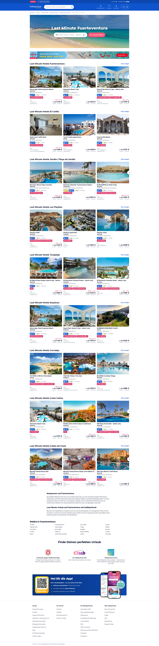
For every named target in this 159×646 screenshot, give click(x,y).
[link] (101, 7)
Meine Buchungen (37, 609)
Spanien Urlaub (54, 12)
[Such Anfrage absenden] (72, 7)
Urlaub (38, 12)
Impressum (83, 636)
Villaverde (57, 531)
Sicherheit (83, 633)
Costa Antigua (58, 527)
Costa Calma (33, 529)
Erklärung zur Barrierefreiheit (89, 630)
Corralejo (32, 524)
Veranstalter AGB (85, 609)
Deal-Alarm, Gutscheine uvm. (40, 618)
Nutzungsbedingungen (87, 612)
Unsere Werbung (109, 612)
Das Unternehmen (110, 609)
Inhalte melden (36, 636)
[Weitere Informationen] (53, 101)
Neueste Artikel (109, 624)
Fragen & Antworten (38, 615)
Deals (32, 1)
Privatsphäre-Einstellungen (88, 618)
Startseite (32, 12)
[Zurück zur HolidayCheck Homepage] (35, 7)
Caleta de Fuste (34, 527)
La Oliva (82, 534)
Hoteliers (59, 609)
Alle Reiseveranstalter (38, 633)
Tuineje (82, 527)
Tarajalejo (82, 529)
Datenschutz (84, 615)
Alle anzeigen (125, 64)
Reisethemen (108, 621)
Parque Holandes (84, 531)
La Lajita (107, 524)
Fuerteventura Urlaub (64, 12)
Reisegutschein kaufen (39, 624)
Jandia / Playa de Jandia (61, 534)
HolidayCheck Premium (39, 627)
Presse (106, 615)
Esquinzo (107, 529)
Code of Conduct (61, 618)
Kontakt (114, 1)
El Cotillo (32, 531)
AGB (81, 624)
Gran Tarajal (83, 524)
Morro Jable (58, 529)
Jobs (106, 618)
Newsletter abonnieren (39, 621)
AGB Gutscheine (85, 627)
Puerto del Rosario (59, 524)
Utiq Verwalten (84, 621)
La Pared (107, 531)
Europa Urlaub (44, 12)
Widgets (58, 612)
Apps (33, 630)
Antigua (107, 527)
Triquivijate (108, 534)
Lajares (31, 534)
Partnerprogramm (61, 615)
